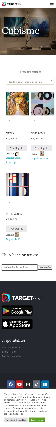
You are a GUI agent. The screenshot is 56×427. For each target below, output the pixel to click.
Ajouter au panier (18, 122)
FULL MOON (14, 214)
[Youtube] (19, 384)
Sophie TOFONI (40, 158)
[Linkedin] (45, 384)
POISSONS (38, 133)
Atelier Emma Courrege (14, 160)
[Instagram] (28, 384)
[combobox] (30, 80)
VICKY (10, 133)
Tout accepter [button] (37, 420)
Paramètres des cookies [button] (16, 420)
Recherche (45, 267)
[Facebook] (11, 384)
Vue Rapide (16, 148)
